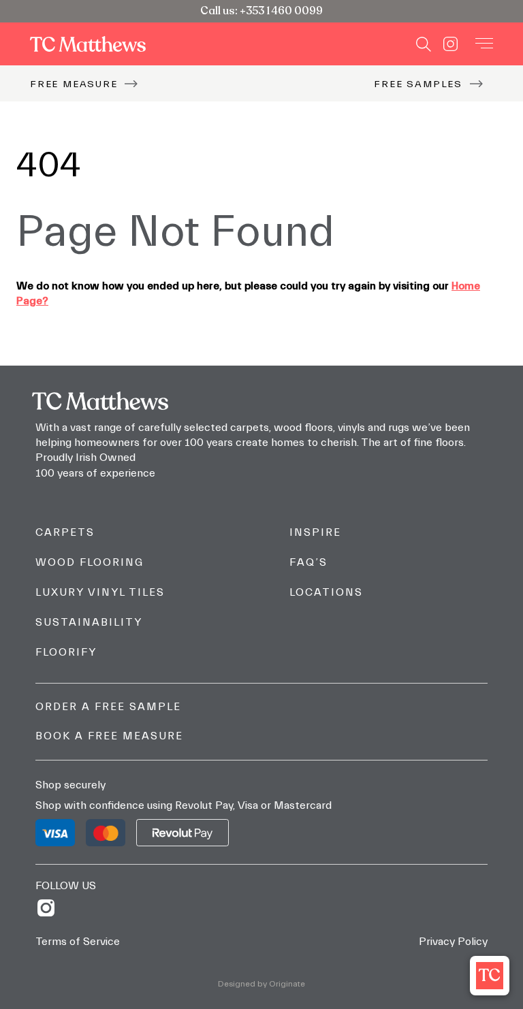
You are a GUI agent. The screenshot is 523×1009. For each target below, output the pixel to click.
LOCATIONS (326, 592)
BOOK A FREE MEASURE (109, 736)
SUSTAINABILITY (88, 622)
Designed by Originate (261, 984)
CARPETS (65, 532)
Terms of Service (77, 941)
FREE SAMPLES (418, 84)
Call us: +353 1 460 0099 (261, 10)
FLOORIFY (66, 652)
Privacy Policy (453, 941)
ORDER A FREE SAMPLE (108, 707)
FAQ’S (308, 562)
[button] (489, 975)
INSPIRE (315, 532)
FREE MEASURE (74, 84)
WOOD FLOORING (89, 562)
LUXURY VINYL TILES (100, 592)
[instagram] (50, 907)
